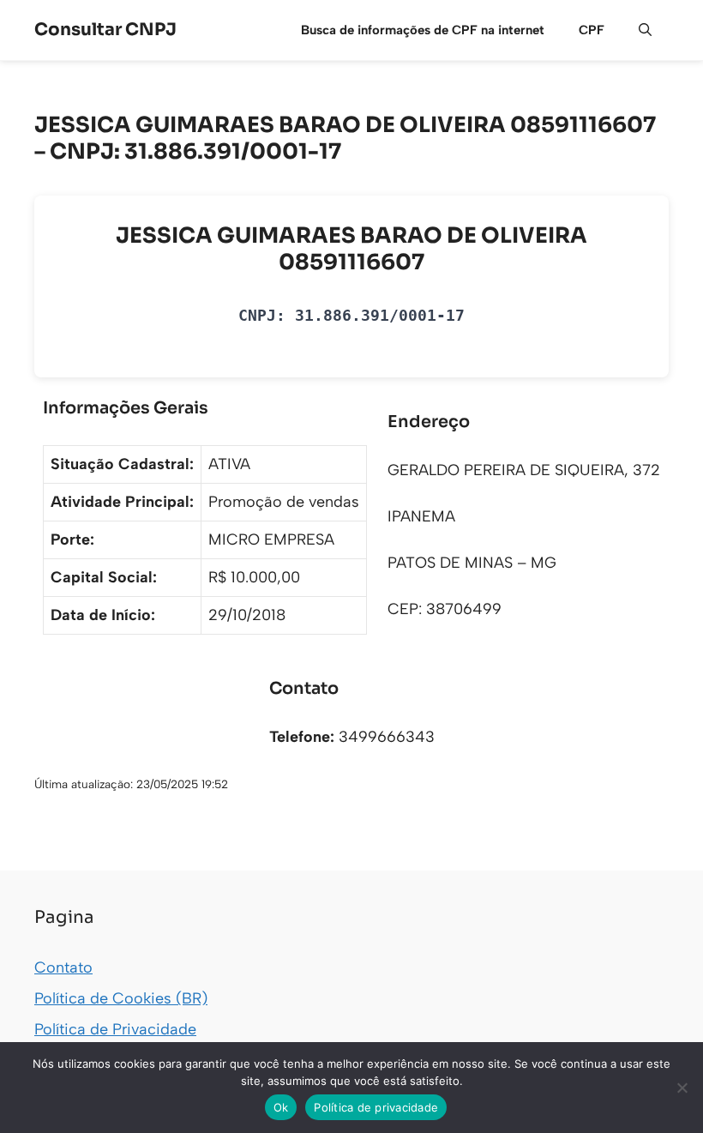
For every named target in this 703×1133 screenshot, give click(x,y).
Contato (63, 967)
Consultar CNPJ (105, 29)
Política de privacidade (376, 1107)
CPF (591, 30)
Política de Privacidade (115, 1029)
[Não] (681, 1087)
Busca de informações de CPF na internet (422, 30)
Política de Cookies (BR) (120, 998)
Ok (281, 1107)
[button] (645, 30)
